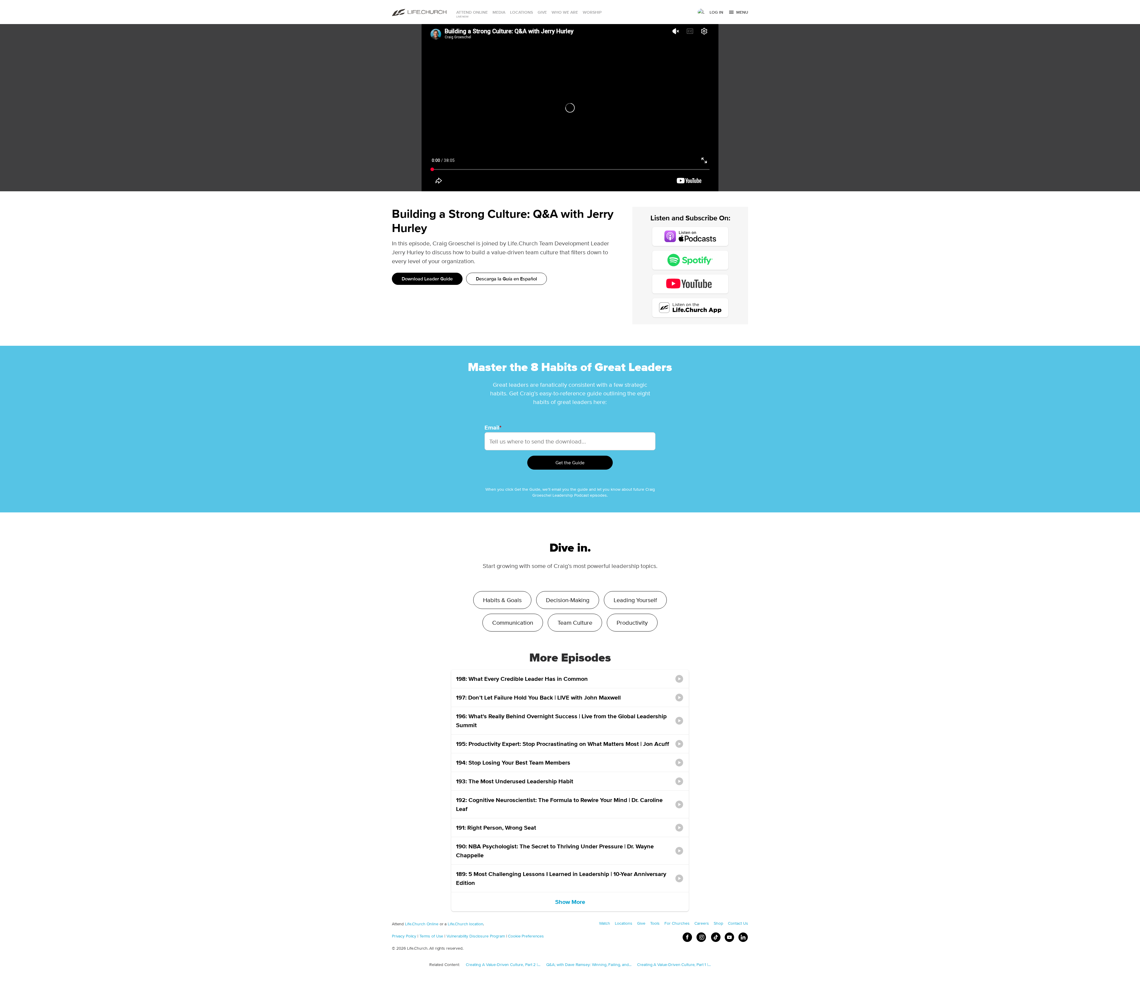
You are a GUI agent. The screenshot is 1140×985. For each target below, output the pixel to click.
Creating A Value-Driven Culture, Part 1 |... (673, 964)
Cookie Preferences (526, 936)
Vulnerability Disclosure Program (475, 936)
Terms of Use (431, 936)
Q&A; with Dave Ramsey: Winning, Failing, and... (588, 964)
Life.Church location (465, 924)
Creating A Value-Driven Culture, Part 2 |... (503, 964)
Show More (570, 901)
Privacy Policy (404, 936)
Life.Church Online (421, 924)
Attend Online (472, 12)
